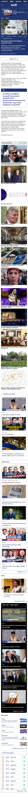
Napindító (13, 769)
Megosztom (13, 59)
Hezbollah (9, 36)
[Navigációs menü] (2, 5)
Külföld (7, 18)
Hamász (2, 36)
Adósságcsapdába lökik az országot (18, 13)
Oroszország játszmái (7, 434)
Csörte (3, 730)
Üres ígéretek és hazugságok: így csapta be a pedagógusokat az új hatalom (13, 686)
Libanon (20, 36)
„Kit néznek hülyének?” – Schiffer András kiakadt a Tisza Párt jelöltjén (13, 595)
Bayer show (5, 735)
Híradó (3, 719)
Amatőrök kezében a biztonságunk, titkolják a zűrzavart (13, 567)
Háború (14, 36)
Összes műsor (20, 791)
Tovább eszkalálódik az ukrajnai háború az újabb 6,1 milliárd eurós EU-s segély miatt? (13, 454)
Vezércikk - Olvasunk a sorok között (10, 480)
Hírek (3, 412)
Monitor (4, 563)
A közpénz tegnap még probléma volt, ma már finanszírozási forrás (14, 503)
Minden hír (21, 571)
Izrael (25, 36)
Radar (12, 777)
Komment (4, 542)
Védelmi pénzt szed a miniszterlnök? (11, 666)
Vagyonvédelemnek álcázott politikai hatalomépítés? (11, 545)
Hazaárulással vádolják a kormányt (11, 414)
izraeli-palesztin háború (7, 38)
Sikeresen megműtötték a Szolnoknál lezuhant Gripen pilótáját (14, 626)
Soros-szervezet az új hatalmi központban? (13, 707)
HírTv (2, 18)
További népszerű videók (19, 601)
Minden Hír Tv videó (18, 711)
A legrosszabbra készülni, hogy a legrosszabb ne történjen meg (14, 524)
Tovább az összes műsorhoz (18, 748)
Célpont (4, 725)
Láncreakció (5, 432)
